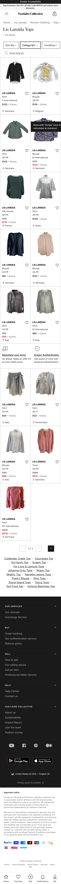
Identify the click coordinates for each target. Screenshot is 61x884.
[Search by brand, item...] (6, 14)
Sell (8, 654)
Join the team (13, 727)
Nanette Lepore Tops (38, 574)
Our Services (13, 606)
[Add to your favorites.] (27, 93)
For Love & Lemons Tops (28, 567)
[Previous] (22, 548)
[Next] (38, 548)
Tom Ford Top (14, 586)
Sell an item (12, 670)
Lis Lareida (20, 22)
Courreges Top (44, 559)
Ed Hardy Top (19, 562)
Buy (7, 627)
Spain (52, 864)
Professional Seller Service (20, 675)
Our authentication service (20, 638)
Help (8, 685)
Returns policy (13, 643)
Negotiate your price (14, 355)
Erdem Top (39, 562)
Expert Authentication (47, 355)
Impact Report (13, 722)
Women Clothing (40, 22)
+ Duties (12, 104)
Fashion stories (14, 732)
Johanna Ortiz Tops (20, 570)
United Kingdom (18, 864)
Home (6, 22)
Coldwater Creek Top (17, 559)
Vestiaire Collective (19, 706)
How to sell (11, 660)
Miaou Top (43, 570)
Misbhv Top (14, 574)
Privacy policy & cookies (29, 782)
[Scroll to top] (51, 548)
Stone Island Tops (19, 582)
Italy (30, 867)
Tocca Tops (42, 582)
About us (10, 712)
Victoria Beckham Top (41, 586)
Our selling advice (15, 665)
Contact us (11, 696)
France (7, 864)
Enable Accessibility (30, 1)
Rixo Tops (39, 578)
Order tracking (13, 633)
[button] (54, 14)
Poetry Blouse (20, 578)
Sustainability (13, 717)
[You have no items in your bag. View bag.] (54, 14)
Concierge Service (16, 617)
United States (32, 864)
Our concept (12, 612)
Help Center (12, 691)
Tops (56, 22)
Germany (44, 864)
